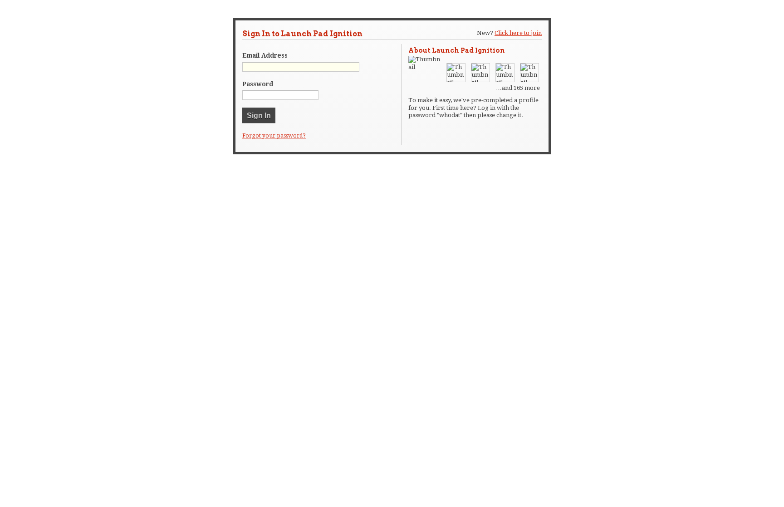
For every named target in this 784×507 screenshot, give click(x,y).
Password (257, 84)
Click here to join (518, 33)
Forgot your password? (274, 136)
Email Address (265, 55)
